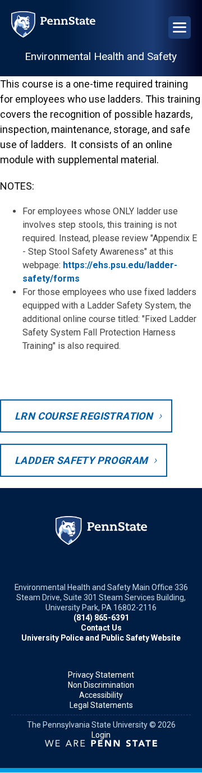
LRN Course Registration (84, 416)
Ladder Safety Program (81, 460)
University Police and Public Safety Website (101, 637)
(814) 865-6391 (101, 617)
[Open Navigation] (179, 27)
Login (101, 734)
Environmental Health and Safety (101, 56)
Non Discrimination (101, 684)
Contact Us (101, 627)
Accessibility (101, 695)
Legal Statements (101, 705)
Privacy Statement (101, 674)
